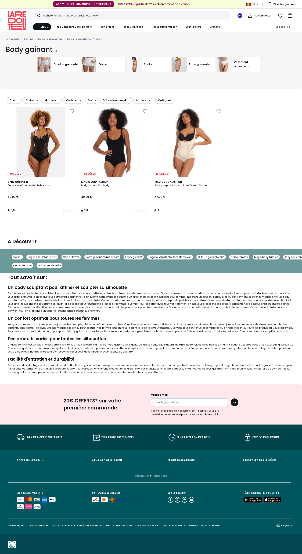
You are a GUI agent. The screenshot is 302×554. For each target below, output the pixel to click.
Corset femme (22, 265)
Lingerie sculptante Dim (42, 257)
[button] (290, 15)
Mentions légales (16, 525)
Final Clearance (133, 27)
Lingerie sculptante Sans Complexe (170, 257)
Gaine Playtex (71, 257)
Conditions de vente (62, 525)
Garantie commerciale (148, 525)
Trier (13, 100)
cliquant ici (211, 414)
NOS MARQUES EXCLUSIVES (181, 459)
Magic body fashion (266, 257)
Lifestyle (215, 27)
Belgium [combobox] (285, 525)
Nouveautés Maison (164, 27)
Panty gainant (133, 257)
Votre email (159, 395)
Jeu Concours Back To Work (74, 27)
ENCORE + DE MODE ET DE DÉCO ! (259, 459)
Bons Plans (107, 27)
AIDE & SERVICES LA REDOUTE (107, 459)
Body (99, 39)
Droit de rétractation (172, 525)
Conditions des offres (38, 525)
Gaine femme (239, 257)
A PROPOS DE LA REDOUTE (30, 459)
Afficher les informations (151, 475)
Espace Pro (283, 27)
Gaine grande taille (49, 265)
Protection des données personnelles (94, 525)
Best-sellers (193, 27)
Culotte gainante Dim (211, 257)
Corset (17, 257)
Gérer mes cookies (124, 525)
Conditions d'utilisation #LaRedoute (203, 525)
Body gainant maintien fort (102, 257)
